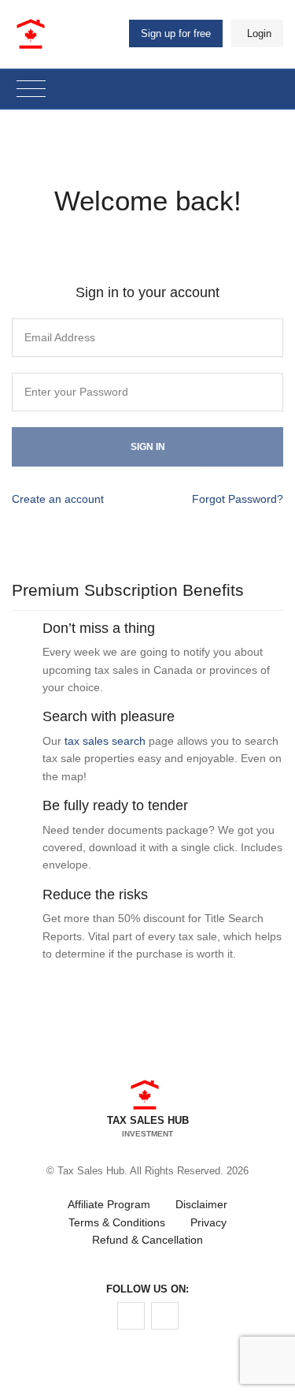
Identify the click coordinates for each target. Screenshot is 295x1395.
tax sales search (105, 741)
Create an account (58, 499)
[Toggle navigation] (31, 89)
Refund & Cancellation (147, 1239)
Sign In (148, 446)
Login (259, 33)
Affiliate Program (109, 1204)
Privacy (208, 1222)
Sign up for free (176, 33)
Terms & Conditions (116, 1222)
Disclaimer (201, 1204)
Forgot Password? (237, 499)
